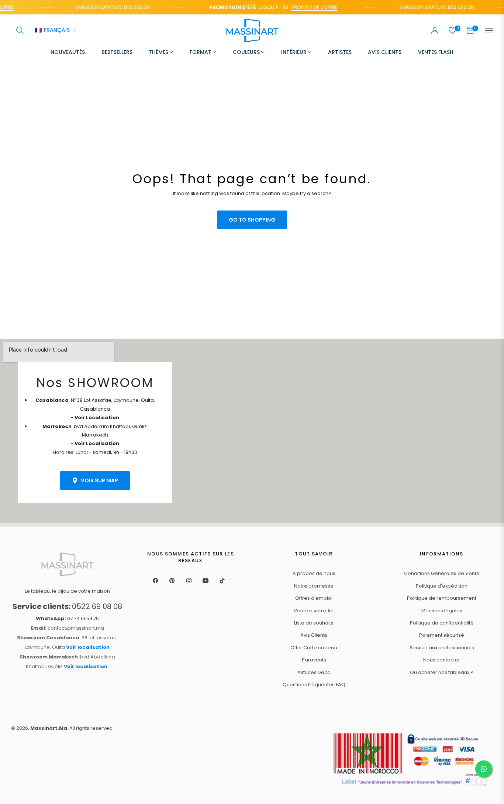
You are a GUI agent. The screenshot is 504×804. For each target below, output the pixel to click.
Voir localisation (88, 647)
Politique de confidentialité (442, 622)
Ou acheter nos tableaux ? (441, 672)
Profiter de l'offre (310, 7)
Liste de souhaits (314, 622)
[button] (20, 30)
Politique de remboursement (441, 598)
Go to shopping (252, 219)
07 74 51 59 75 (67, 618)
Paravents (314, 659)
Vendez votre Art (314, 610)
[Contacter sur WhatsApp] (483, 768)
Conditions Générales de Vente (442, 573)
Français (52, 30)
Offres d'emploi (313, 598)
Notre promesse (314, 585)
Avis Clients (313, 635)
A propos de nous (314, 573)
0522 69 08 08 (67, 606)
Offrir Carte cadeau (313, 647)
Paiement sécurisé (441, 635)
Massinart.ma (48, 728)
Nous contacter (441, 659)
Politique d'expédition (441, 585)
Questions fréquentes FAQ (314, 684)
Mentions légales (441, 610)
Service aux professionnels (442, 647)
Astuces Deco (314, 672)
